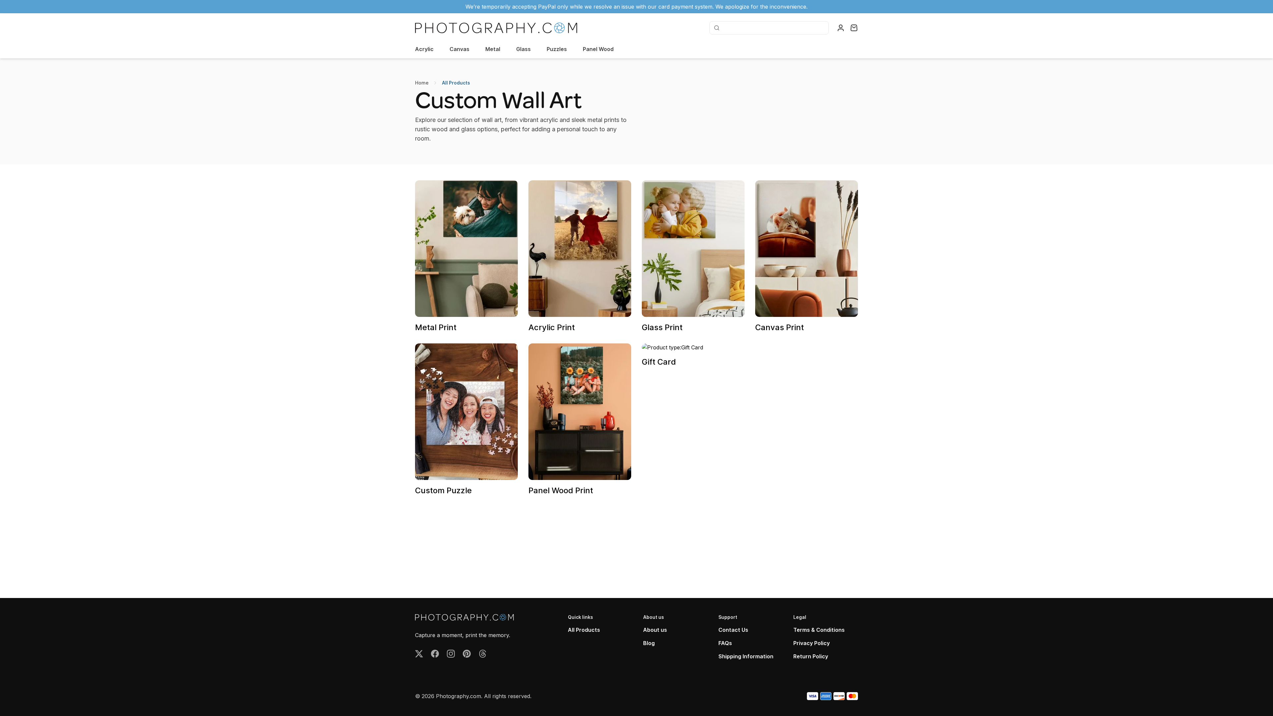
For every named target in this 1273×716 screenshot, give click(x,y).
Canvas (459, 49)
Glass (523, 49)
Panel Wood (598, 49)
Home (422, 83)
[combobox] (773, 28)
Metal (492, 49)
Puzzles (557, 49)
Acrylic (424, 49)
